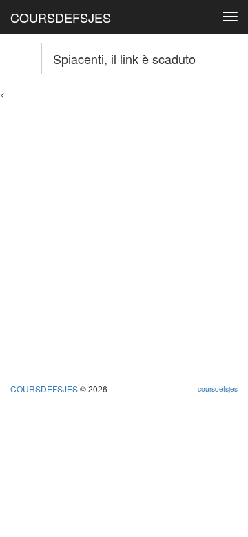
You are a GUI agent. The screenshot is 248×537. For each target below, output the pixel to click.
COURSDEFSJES (60, 17)
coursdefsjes (218, 388)
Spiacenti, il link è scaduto (124, 58)
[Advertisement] (124, 224)
